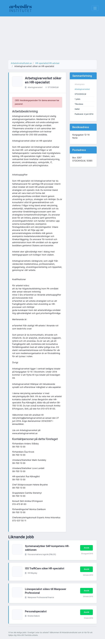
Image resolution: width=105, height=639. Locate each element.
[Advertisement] (52, 38)
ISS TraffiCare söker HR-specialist (44, 568)
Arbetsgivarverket (82, 89)
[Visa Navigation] (95, 8)
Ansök (86, 548)
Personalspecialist (36, 611)
